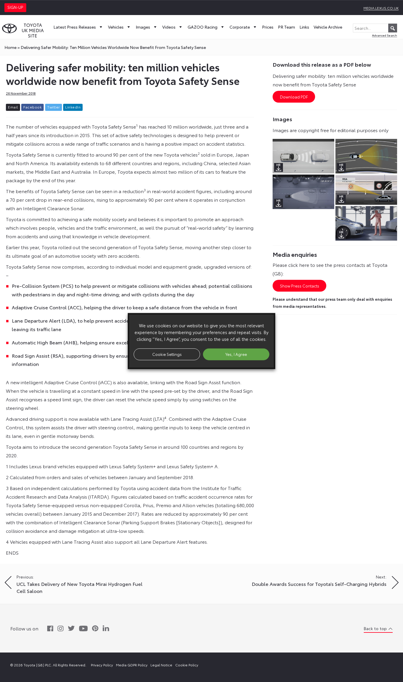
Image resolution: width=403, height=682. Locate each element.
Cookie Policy (186, 664)
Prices (267, 27)
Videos (169, 27)
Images (143, 27)
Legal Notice (161, 664)
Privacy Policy (102, 664)
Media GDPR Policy (132, 664)
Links (304, 27)
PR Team (286, 27)
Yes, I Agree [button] (236, 354)
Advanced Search (384, 35)
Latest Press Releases (74, 27)
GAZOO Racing (202, 27)
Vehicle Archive (328, 27)
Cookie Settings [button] (167, 354)
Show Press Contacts (299, 285)
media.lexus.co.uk (381, 7)
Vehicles (116, 27)
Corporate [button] (240, 27)
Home (10, 47)
